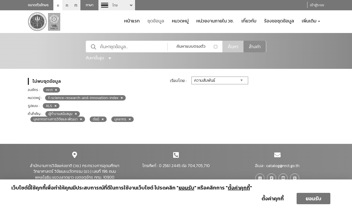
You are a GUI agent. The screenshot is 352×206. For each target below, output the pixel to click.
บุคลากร (120, 119)
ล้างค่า (255, 46)
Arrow (116, 5)
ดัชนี (96, 119)
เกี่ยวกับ (248, 20)
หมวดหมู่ (180, 20)
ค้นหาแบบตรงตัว (191, 46)
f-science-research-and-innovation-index (83, 98)
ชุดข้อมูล (155, 20)
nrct (49, 90)
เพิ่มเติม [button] (309, 20)
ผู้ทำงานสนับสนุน (60, 114)
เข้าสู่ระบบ (317, 5)
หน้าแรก (132, 20)
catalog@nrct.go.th (282, 165)
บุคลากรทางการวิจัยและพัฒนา (55, 119)
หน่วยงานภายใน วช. (215, 20)
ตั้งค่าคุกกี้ (273, 198)
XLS (49, 106)
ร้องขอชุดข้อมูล (279, 20)
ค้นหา (233, 46)
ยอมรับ (313, 198)
